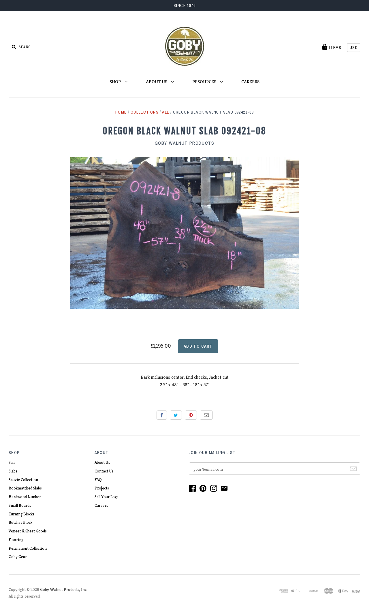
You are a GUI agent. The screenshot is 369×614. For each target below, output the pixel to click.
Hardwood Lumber (25, 496)
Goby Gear (18, 556)
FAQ (98, 479)
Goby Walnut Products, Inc (63, 589)
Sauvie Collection (23, 479)
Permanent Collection (28, 548)
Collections (145, 112)
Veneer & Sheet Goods (28, 531)
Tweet (176, 415)
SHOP (116, 82)
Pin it (191, 415)
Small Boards (20, 505)
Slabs (13, 471)
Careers (101, 505)
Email (206, 415)
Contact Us (104, 471)
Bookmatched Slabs (25, 488)
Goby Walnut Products (184, 143)
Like (162, 415)
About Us (102, 462)
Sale (12, 462)
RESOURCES (204, 82)
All (165, 112)
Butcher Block (20, 522)
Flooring (16, 539)
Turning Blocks (21, 514)
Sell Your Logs (106, 496)
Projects (102, 488)
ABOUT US (157, 82)
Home (121, 112)
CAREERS (250, 82)
